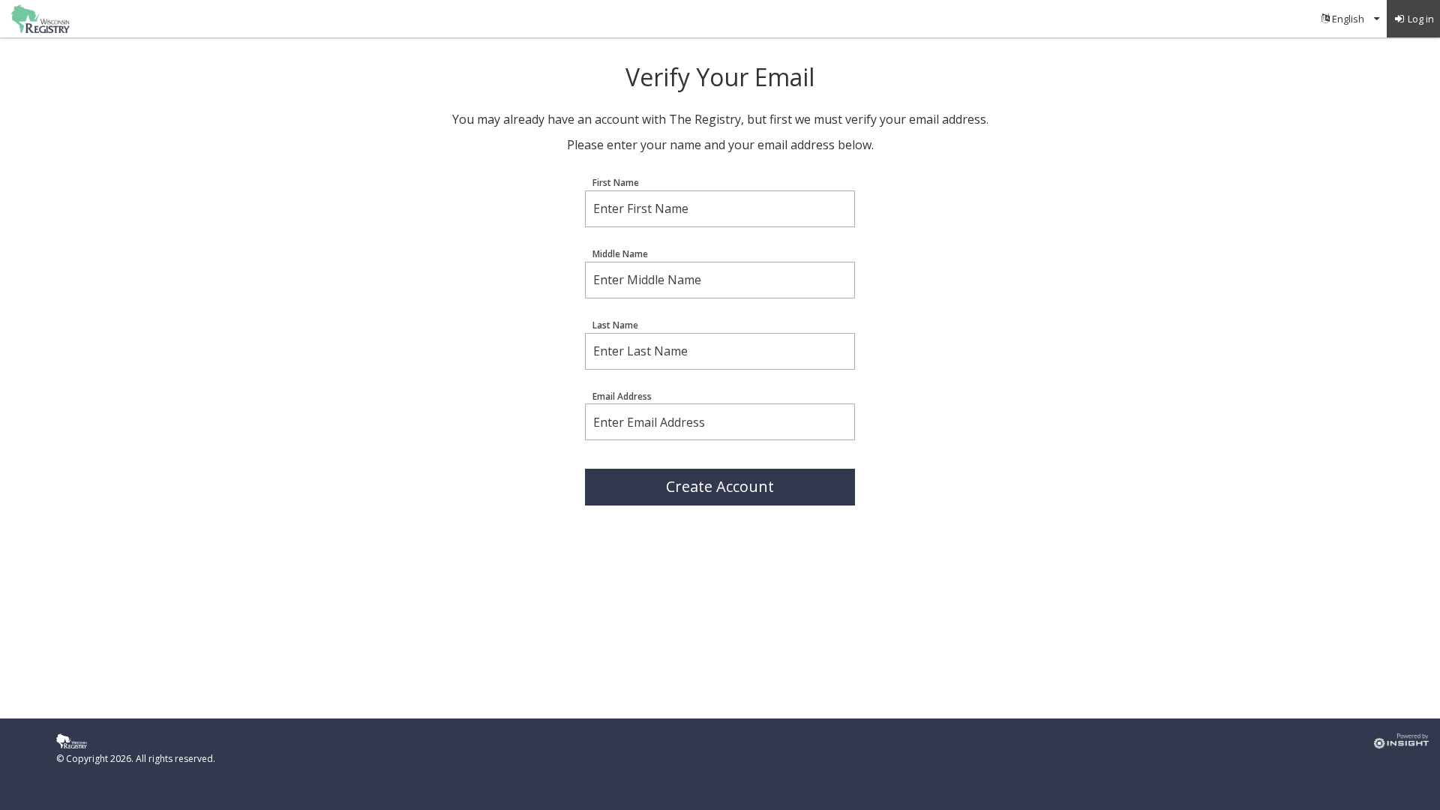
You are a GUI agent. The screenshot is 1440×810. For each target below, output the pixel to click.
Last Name (615, 325)
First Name (615, 183)
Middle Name (620, 254)
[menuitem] (1350, 19)
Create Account (720, 486)
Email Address (622, 396)
